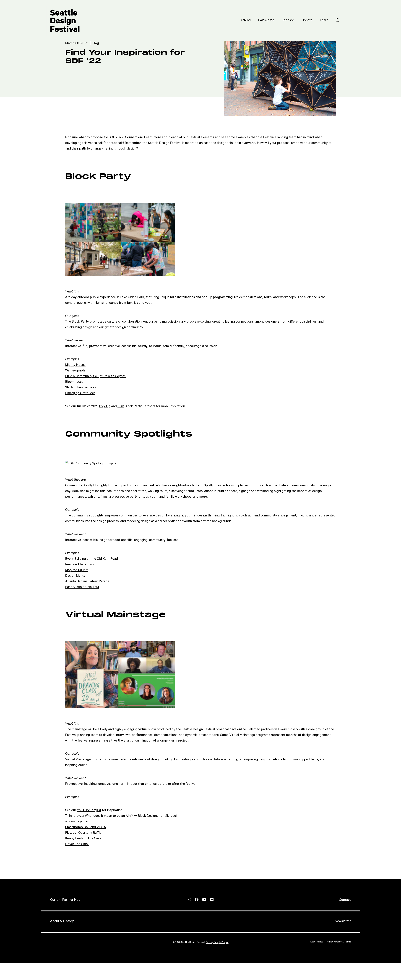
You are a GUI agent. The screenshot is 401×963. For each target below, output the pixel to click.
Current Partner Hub (65, 900)
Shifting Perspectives (80, 387)
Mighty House (75, 365)
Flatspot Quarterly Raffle (83, 833)
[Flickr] (212, 899)
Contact (345, 900)
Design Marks (75, 576)
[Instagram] (189, 899)
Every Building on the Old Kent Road (91, 559)
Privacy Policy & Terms (339, 941)
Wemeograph (75, 370)
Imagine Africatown (79, 564)
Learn (324, 20)
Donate (307, 20)
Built (120, 406)
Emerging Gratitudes (80, 393)
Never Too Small (77, 844)
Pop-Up (104, 406)
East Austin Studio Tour (82, 587)
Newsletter (343, 921)
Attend (245, 20)
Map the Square (76, 570)
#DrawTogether (77, 821)
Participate (266, 20)
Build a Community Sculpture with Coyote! (95, 376)
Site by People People (217, 942)
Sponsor (288, 20)
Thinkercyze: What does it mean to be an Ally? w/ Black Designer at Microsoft (122, 816)
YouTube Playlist (89, 810)
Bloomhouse (74, 382)
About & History (62, 921)
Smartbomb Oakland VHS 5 (85, 827)
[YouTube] (204, 899)
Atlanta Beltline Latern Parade (87, 581)
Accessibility (316, 941)
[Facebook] (196, 899)
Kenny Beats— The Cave (83, 838)
